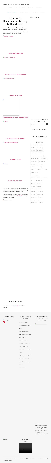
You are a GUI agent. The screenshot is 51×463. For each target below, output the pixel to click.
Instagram (21, 4)
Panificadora (39, 180)
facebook (19, 195)
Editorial (30, 8)
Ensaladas (42, 161)
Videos (36, 12)
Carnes (33, 150)
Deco (32, 155)
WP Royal (10, 460)
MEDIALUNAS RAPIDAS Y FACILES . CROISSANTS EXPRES (15, 117)
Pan (32, 180)
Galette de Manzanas (23, 331)
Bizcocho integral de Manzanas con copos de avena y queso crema (24, 343)
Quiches (33, 191)
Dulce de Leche (35, 158)
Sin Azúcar (40, 194)
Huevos (39, 166)
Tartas (33, 199)
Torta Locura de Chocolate (25, 334)
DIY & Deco (22, 8)
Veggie (41, 202)
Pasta (32, 183)
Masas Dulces (34, 172)
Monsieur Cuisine (35, 177)
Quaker (40, 188)
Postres (33, 188)
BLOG (15, 8)
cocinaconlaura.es (39, 425)
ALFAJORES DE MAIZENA (15, 159)
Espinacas (33, 164)
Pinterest (15, 4)
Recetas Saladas (25, 12)
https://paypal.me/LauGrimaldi (41, 433)
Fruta (32, 166)
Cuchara (40, 153)
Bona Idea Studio (44, 458)
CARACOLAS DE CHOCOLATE (15, 95)
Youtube (27, 4)
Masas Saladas (35, 175)
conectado (15, 305)
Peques (33, 186)
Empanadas (34, 161)
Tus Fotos (39, 8)
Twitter (10, 4)
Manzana (39, 169)
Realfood (40, 191)
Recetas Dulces (11, 12)
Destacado (39, 155)
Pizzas (39, 186)
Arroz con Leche (22, 337)
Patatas (39, 183)
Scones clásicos (22, 367)
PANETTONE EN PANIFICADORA (15, 53)
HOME (9, 8)
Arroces (41, 144)
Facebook (5, 4)
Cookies (33, 153)
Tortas (39, 199)
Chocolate (40, 150)
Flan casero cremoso (23, 322)
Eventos (41, 164)
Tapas (40, 197)
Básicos (40, 147)
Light (32, 169)
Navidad (45, 177)
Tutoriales (34, 202)
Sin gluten (34, 197)
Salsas (33, 194)
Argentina (34, 144)
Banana (33, 147)
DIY (45, 155)
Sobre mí (42, 12)
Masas (45, 169)
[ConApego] (9, 320)
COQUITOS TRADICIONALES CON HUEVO (15, 138)
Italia (44, 166)
